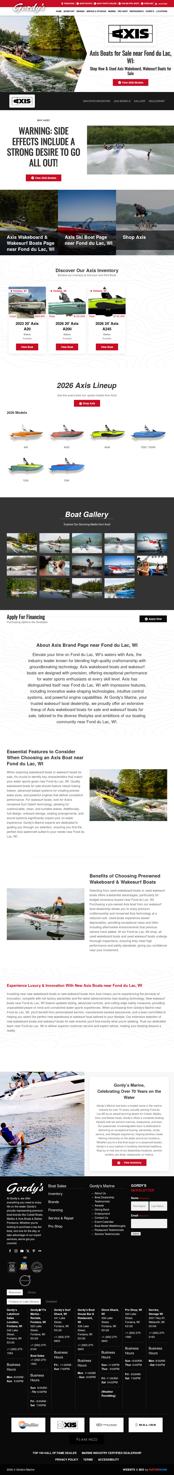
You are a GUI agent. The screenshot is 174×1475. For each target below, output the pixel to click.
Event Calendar (104, 1222)
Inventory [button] (69, 11)
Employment (102, 1213)
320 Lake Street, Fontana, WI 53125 (37, 1332)
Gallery (139, 101)
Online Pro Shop (130, 3)
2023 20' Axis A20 (27, 326)
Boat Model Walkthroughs (110, 1226)
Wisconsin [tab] (14, 1292)
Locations (162, 4)
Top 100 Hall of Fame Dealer (55, 1453)
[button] (22, 543)
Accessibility (108, 1459)
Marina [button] (112, 11)
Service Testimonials (107, 1234)
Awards (99, 1205)
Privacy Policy (66, 1459)
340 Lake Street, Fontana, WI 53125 (132, 1320)
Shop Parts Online (106, 3)
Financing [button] (55, 1209)
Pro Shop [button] (123, 11)
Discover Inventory (96, 101)
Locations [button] (161, 11)
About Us (100, 1193)
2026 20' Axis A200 (67, 326)
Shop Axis (88, 403)
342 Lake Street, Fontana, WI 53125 (14, 1336)
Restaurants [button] (137, 11)
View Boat (27, 347)
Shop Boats (85, 3)
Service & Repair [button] (61, 1218)
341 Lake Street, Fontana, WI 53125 (61, 1324)
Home (59, 11)
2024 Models (122, 101)
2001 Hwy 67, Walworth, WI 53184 (157, 1322)
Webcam (148, 3)
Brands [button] (80, 11)
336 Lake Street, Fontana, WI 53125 (85, 1332)
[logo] (28, 1425)
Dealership (157, 101)
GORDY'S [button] (150, 11)
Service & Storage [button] (96, 11)
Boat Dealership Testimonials (104, 1199)
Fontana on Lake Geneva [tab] (23, 1301)
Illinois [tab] (32, 1292)
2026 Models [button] (17, 412)
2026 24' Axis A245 (106, 326)
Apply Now (155, 619)
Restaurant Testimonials (109, 1230)
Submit (135, 1233)
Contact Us (101, 1218)
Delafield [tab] (51, 1301)
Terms (88, 1459)
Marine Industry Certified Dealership (111, 1453)
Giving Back (102, 1209)
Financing (68, 3)
